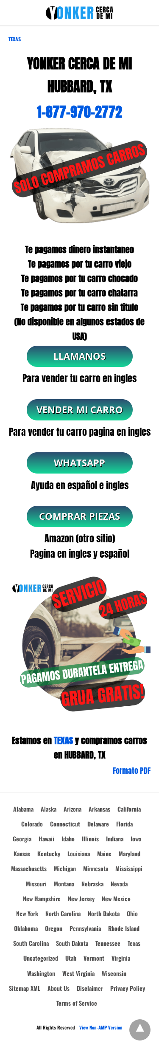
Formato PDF (132, 770)
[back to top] (140, 1030)
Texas (14, 38)
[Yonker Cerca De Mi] (79, 13)
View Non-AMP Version (101, 1027)
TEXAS (63, 740)
